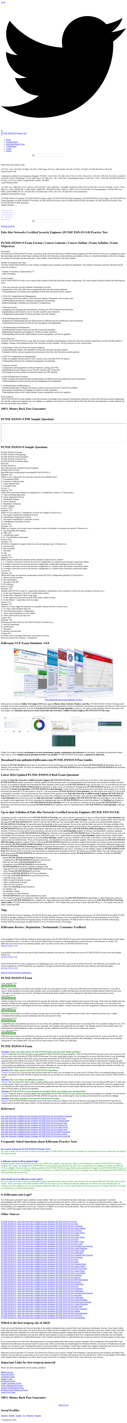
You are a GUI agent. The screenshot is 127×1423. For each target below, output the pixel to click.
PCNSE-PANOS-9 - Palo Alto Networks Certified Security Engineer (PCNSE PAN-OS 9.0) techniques (42, 1226)
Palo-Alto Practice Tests (15, 144)
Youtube (37, 1416)
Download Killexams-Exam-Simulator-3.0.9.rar (63, 700)
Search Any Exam (8, 1392)
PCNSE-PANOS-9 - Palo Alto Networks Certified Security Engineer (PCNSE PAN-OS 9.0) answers (41, 1277)
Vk (24, 1416)
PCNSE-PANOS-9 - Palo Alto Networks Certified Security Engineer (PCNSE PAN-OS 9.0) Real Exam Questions (46, 1302)
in (3, 2)
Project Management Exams (12, 1386)
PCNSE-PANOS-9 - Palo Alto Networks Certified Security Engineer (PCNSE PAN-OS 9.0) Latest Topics (43, 1233)
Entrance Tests (6, 1379)
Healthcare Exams (8, 1381)
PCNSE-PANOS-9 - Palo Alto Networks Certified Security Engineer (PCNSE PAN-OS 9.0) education (41, 1295)
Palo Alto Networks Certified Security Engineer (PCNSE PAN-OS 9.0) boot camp (33, 1118)
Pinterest (30, 1416)
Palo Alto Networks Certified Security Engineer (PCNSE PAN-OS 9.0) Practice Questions (36, 1116)
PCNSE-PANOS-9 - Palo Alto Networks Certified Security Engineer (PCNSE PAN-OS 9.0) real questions (43, 1318)
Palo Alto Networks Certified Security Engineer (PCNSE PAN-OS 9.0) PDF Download (35, 1132)
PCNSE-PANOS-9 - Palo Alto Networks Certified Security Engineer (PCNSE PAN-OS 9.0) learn (39, 1224)
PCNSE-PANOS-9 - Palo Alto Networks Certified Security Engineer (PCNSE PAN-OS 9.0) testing (40, 1235)
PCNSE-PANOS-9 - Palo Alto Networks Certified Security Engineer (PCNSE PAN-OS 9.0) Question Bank (43, 1264)
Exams (8, 149)
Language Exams (8, 1377)
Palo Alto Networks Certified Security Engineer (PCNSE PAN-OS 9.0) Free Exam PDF (35, 1136)
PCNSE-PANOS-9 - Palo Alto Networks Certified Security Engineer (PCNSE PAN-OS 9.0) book (39, 1286)
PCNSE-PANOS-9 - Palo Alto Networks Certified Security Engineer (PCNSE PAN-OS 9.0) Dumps (40, 1311)
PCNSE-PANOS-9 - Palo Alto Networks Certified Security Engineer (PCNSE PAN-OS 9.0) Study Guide (42, 1242)
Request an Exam (21, 1390)
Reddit (11, 1416)
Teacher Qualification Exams (12, 1388)
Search (8, 151)
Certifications (11, 146)
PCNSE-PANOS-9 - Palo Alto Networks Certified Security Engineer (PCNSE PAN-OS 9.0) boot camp (41, 1244)
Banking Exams (7, 1390)
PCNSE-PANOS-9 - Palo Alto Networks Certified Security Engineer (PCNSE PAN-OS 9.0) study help (41, 1306)
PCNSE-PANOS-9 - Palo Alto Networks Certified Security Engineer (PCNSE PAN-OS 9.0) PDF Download (44, 1268)
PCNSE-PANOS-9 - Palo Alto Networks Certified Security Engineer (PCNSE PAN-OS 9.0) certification (42, 1253)
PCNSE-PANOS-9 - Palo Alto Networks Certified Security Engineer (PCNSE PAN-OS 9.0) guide (40, 1262)
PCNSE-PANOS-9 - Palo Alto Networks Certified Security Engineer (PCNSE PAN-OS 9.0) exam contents (43, 1228)
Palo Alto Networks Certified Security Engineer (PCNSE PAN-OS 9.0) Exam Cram (34, 1123)
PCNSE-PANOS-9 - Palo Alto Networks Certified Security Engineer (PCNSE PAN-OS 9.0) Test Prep (41, 1230)
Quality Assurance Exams (11, 1383)
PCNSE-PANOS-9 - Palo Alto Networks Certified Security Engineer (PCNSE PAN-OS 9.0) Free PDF (41, 1315)
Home (8, 140)
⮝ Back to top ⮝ (8, 226)
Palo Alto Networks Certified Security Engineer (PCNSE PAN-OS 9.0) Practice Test (34, 1125)
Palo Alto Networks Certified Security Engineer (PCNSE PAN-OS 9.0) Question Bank (35, 1121)
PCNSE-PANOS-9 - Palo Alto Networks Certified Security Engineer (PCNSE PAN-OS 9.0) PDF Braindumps (44, 1280)
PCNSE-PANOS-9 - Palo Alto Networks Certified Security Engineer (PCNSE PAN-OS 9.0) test (39, 1222)
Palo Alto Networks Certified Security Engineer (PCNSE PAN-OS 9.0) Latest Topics (34, 1127)
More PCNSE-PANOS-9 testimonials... (16, 973)
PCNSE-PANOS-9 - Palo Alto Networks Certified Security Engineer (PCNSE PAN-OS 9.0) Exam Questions (44, 1300)
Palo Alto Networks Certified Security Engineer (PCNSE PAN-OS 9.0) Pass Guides (34, 1134)
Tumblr (18, 1416)
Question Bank (12, 142)
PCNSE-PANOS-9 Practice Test (14, 133)
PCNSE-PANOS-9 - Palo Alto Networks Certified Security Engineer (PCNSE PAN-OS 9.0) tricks (40, 1239)
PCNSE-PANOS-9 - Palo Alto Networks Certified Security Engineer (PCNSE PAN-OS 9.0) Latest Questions (44, 1248)
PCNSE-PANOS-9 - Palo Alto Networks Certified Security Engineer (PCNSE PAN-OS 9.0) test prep (41, 1282)
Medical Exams (7, 1372)
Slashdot (4, 1416)
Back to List (63, 1405)
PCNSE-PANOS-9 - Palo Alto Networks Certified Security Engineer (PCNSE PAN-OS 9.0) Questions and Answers (47, 1246)
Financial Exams (7, 1374)
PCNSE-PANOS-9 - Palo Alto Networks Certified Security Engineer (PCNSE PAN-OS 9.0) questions (41, 1275)
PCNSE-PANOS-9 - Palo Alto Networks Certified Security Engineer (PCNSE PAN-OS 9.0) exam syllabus (43, 1266)
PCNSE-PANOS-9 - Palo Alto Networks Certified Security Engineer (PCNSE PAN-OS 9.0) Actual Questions (44, 1304)
